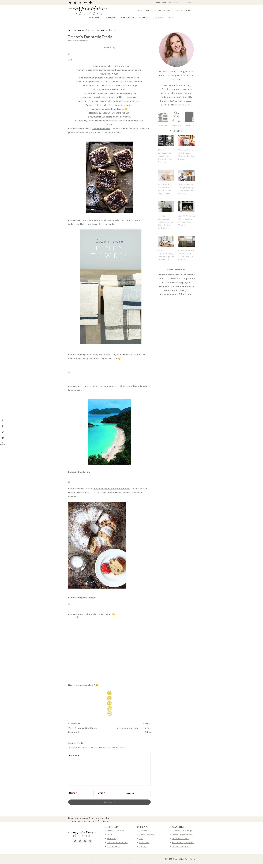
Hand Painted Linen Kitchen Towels (101, 220)
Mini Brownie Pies (101, 128)
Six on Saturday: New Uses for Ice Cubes (134, 727)
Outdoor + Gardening (117, 842)
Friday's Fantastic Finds (78, 41)
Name (73, 793)
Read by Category (163, 10)
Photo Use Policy (115, 859)
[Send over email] (2, 438)
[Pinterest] (80, 3)
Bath (109, 834)
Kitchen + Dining (115, 830)
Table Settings (146, 834)
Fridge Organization (182, 834)
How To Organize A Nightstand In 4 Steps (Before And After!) (165, 222)
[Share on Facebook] (2, 426)
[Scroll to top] (5, 856)
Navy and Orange (101, 355)
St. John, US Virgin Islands (103, 386)
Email (101, 793)
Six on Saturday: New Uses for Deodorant (83, 727)
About (149, 10)
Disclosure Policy (95, 859)
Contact (178, 10)
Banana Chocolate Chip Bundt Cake (111, 488)
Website (130, 793)
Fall (141, 838)
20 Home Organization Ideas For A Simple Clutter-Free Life (165, 156)
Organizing (158, 18)
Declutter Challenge (182, 830)
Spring (142, 846)
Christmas (144, 842)
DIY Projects (113, 846)
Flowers (143, 830)
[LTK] (91, 3)
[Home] (69, 30)
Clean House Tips (180, 838)
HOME (140, 10)
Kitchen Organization (183, 842)
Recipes (171, 18)
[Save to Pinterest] (2, 420)
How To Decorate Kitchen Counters (182, 2)
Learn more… (184, 105)
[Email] (85, 3)
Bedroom (111, 838)
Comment (75, 755)
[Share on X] (2, 432)
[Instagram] (75, 3)
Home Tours (144, 18)
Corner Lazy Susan (181, 846)
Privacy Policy (77, 859)
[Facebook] (70, 3)
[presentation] (166, 140)
